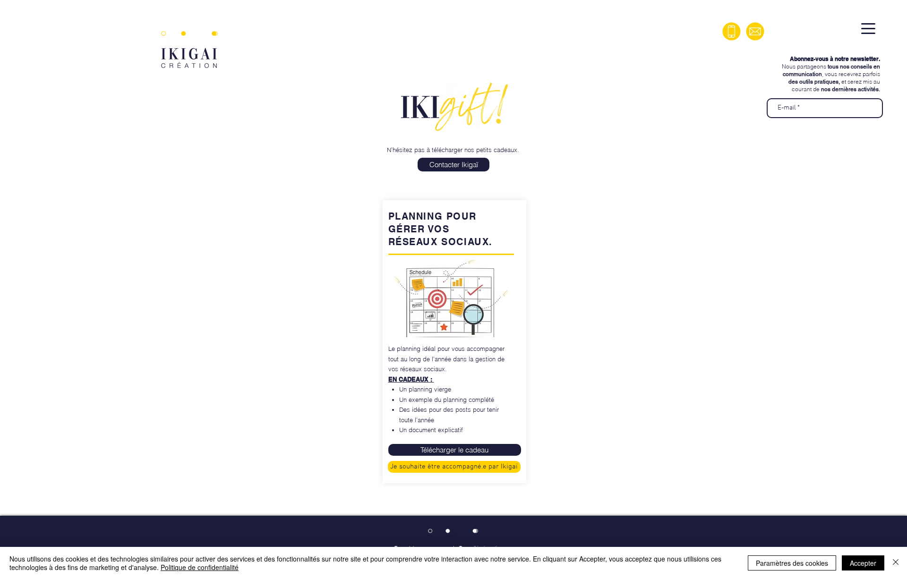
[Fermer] (895, 562)
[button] (454, 450)
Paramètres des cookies (792, 563)
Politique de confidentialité (200, 567)
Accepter (863, 563)
